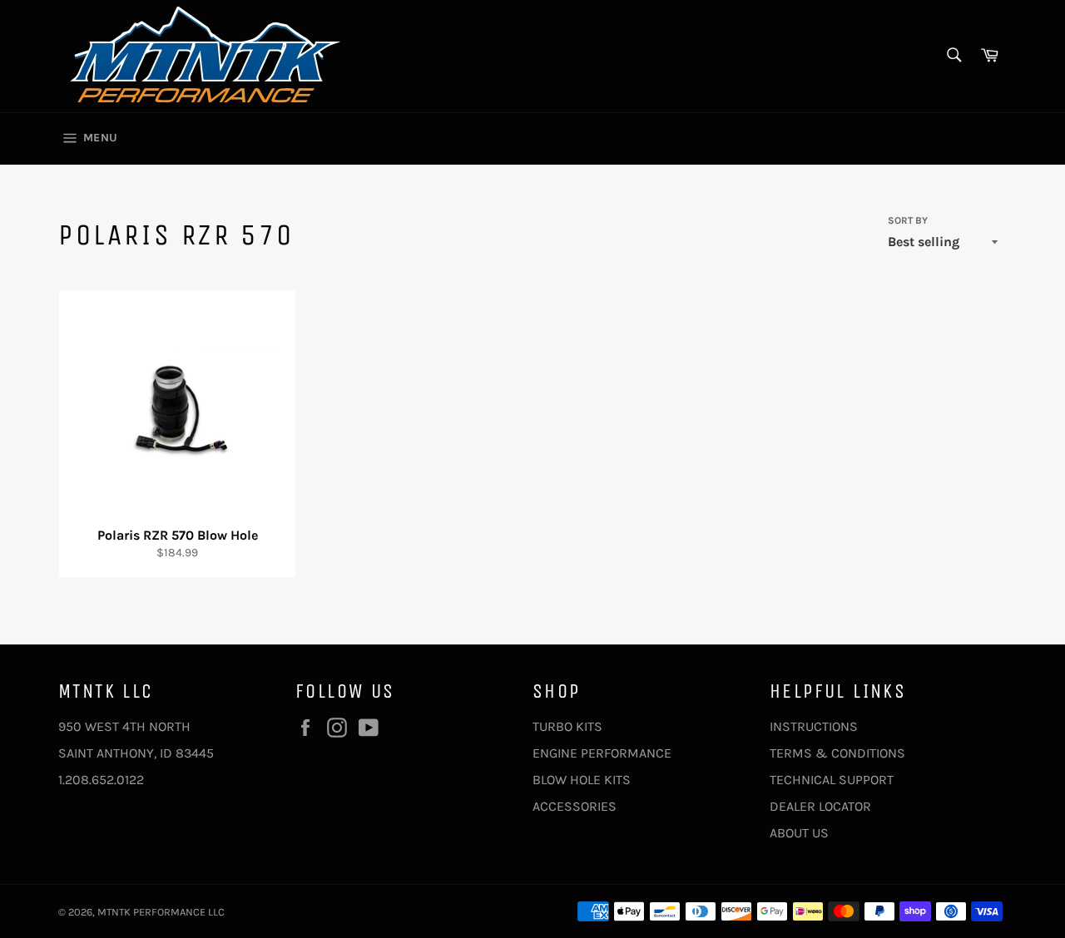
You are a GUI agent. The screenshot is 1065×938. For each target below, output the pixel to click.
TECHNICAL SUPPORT (832, 779)
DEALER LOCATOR (820, 806)
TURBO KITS (567, 726)
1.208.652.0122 (101, 779)
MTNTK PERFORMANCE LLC (161, 912)
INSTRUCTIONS (814, 726)
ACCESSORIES (574, 806)
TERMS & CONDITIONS (837, 753)
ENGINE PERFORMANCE (601, 753)
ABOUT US (799, 833)
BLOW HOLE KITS (581, 779)
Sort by (908, 220)
